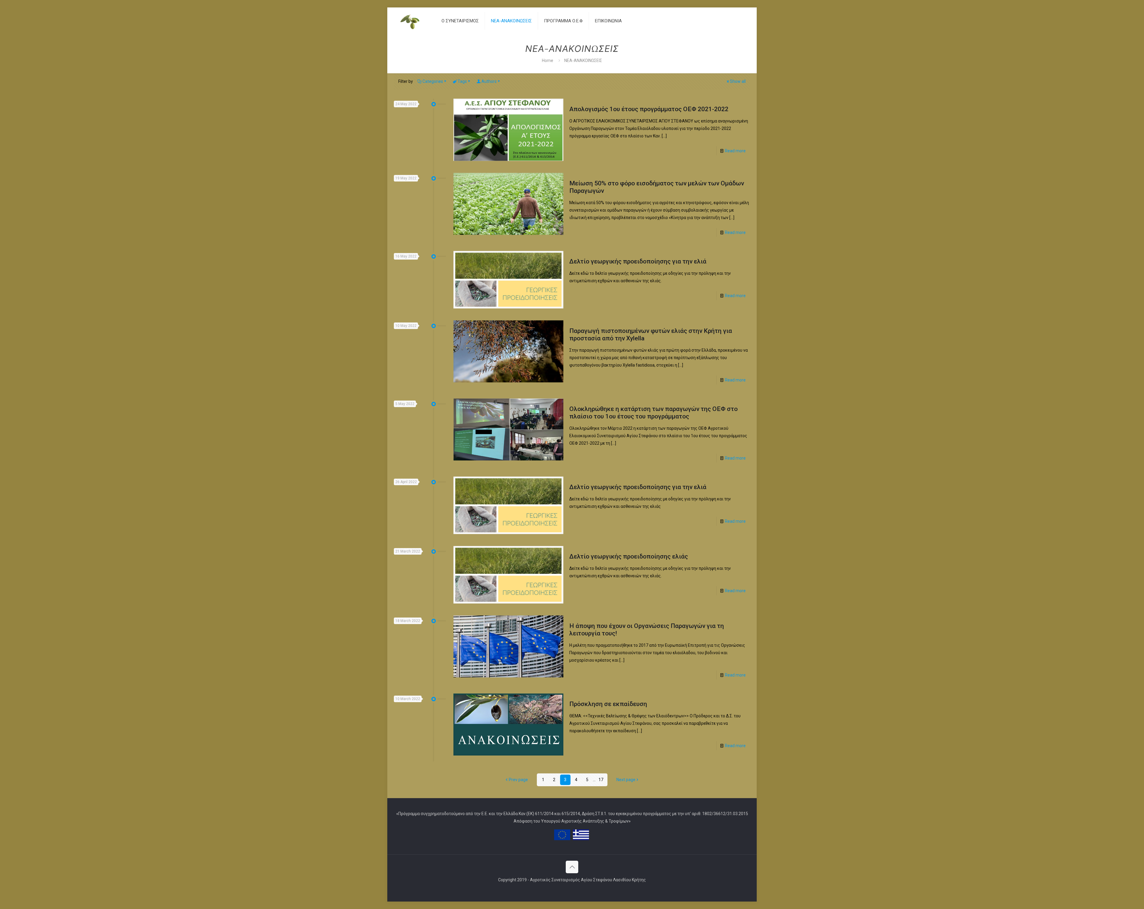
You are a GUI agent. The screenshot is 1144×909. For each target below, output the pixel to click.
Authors (489, 81)
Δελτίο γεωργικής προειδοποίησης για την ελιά (637, 261)
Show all (738, 81)
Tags (462, 81)
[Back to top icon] (572, 867)
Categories (432, 81)
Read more (735, 150)
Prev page (518, 779)
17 (601, 779)
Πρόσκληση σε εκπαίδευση (608, 704)
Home (547, 60)
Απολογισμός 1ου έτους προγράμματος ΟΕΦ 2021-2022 (648, 109)
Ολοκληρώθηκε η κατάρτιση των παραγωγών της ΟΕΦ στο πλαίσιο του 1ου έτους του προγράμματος (653, 412)
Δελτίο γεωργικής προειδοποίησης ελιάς (628, 556)
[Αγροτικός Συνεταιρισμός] (413, 20)
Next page (625, 779)
